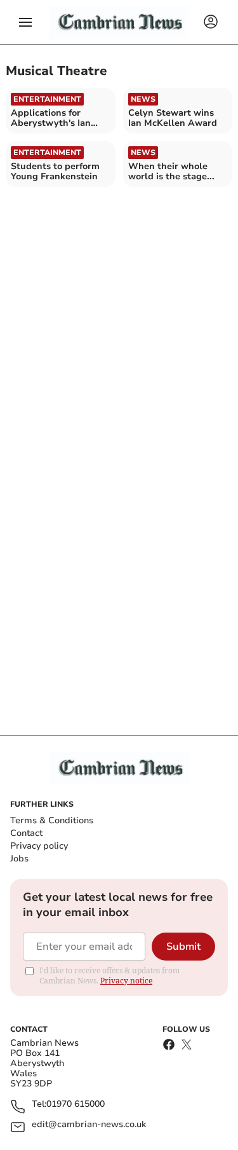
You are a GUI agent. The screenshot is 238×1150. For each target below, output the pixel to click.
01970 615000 (75, 1104)
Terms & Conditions (51, 820)
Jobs (19, 858)
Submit (183, 947)
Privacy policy (39, 846)
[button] (25, 22)
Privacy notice (126, 980)
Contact (26, 833)
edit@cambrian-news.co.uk (89, 1124)
